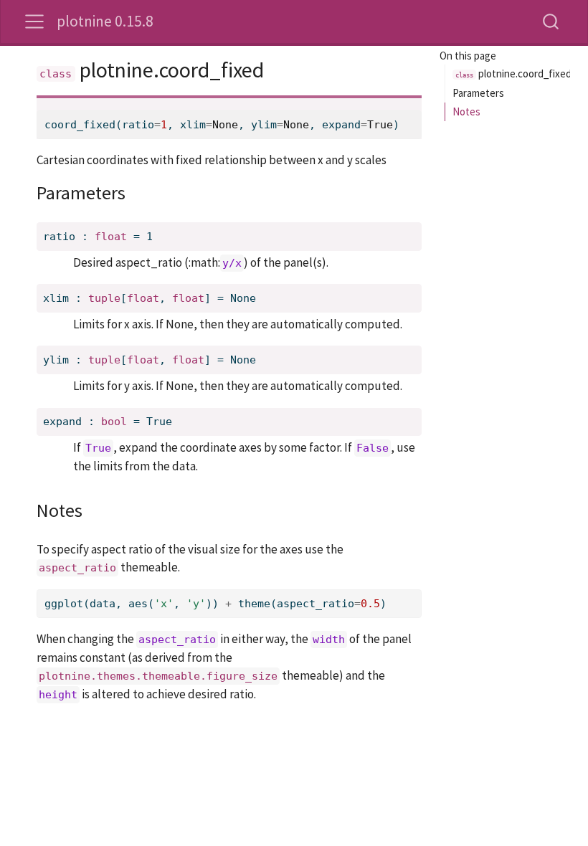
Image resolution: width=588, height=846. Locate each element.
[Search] (550, 21)
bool (114, 421)
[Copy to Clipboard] (413, 102)
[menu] (34, 21)
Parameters (478, 93)
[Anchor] (138, 191)
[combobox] (551, 21)
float (111, 236)
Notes (466, 111)
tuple (104, 298)
